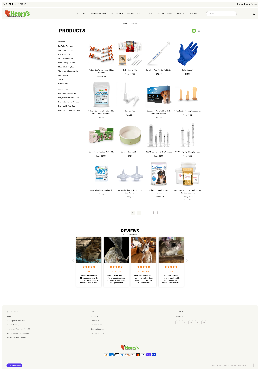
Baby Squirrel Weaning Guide (68, 98)
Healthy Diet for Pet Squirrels (68, 102)
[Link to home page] (130, 347)
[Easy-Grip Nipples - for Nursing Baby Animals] (130, 173)
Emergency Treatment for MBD (69, 110)
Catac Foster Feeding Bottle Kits (101, 152)
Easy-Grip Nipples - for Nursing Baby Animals (130, 191)
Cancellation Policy (98, 333)
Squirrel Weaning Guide (15, 325)
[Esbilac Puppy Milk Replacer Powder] (158, 173)
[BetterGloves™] (187, 53)
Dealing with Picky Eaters (67, 106)
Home (125, 24)
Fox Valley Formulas (65, 46)
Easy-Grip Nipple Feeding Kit (101, 190)
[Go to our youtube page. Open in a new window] (197, 322)
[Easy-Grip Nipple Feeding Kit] (101, 173)
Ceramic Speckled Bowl (130, 152)
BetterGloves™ (187, 70)
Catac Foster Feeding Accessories (187, 111)
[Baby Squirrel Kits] (130, 53)
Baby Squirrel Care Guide (67, 94)
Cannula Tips (130, 111)
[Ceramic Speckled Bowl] (130, 135)
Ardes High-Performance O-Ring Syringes (101, 71)
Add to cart (159, 62)
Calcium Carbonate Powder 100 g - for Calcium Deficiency (101, 112)
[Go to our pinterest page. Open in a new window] (204, 322)
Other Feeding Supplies (66, 63)
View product (101, 62)
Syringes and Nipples (65, 59)
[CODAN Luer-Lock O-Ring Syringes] (158, 135)
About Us (94, 316)
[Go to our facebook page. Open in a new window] (178, 322)
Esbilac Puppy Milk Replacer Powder (159, 191)
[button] (73, 260)
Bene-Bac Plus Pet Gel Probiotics (159, 70)
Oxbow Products (64, 54)
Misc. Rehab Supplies (66, 67)
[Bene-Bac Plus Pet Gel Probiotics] (158, 53)
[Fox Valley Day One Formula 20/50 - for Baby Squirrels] (187, 173)
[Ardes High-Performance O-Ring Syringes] (101, 53)
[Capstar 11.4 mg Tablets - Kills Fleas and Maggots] (158, 94)
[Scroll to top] (251, 365)
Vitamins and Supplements (68, 71)
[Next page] (155, 213)
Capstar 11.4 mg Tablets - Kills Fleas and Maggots (159, 112)
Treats (60, 79)
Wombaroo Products (65, 50)
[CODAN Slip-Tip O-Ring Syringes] (187, 135)
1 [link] (139, 213)
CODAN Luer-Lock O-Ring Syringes (159, 152)
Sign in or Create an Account (247, 4)
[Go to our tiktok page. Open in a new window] (190, 322)
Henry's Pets (228, 365)
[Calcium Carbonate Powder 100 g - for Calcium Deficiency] (101, 94)
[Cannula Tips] (130, 94)
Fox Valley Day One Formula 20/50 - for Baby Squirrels (187, 191)
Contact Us (95, 321)
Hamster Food (63, 84)
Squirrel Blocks (63, 75)
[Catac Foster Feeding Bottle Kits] (101, 135)
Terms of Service (97, 329)
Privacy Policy (96, 325)
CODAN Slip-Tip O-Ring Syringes (187, 152)
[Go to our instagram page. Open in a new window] (184, 322)
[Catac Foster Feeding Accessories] (187, 94)
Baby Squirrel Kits (130, 70)
